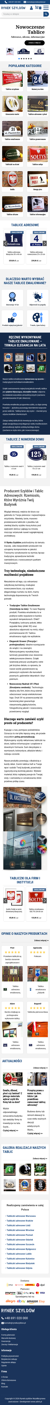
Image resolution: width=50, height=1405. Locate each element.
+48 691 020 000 (14, 2)
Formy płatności (8, 1335)
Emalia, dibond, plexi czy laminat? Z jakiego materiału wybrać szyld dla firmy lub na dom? (12, 1096)
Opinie (4, 1366)
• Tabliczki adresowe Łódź (17, 1225)
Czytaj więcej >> (10, 1130)
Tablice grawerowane (37, 139)
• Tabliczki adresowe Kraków (19, 1220)
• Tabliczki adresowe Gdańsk (19, 1239)
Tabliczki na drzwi (12, 164)
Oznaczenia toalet (12, 114)
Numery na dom (37, 89)
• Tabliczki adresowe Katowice (20, 1258)
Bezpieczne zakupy (9, 1359)
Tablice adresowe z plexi (37, 114)
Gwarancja (5, 1341)
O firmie (4, 1377)
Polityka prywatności (10, 1356)
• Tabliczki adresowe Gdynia (18, 1268)
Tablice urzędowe (12, 89)
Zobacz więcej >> (41, 940)
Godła (12, 189)
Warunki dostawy (8, 1338)
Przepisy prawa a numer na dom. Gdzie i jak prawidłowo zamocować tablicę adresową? (36, 1097)
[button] (19, 58)
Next (45, 243)
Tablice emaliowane (12, 139)
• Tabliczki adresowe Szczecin (19, 1244)
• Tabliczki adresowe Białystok (20, 1263)
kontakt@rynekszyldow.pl (36, 2)
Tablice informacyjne (38, 214)
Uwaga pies (37, 189)
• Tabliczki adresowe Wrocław (19, 1230)
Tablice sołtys (37, 164)
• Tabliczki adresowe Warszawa (20, 1216)
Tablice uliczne (12, 214)
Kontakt (4, 1387)
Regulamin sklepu (8, 1362)
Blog (3, 1383)
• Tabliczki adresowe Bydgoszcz (20, 1249)
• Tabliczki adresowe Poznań (19, 1235)
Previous (5, 243)
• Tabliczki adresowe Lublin (18, 1254)
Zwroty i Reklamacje (9, 1344)
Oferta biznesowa (8, 1380)
